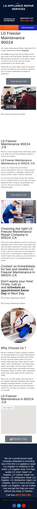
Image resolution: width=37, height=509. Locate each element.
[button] (2, 27)
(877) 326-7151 (26, 21)
